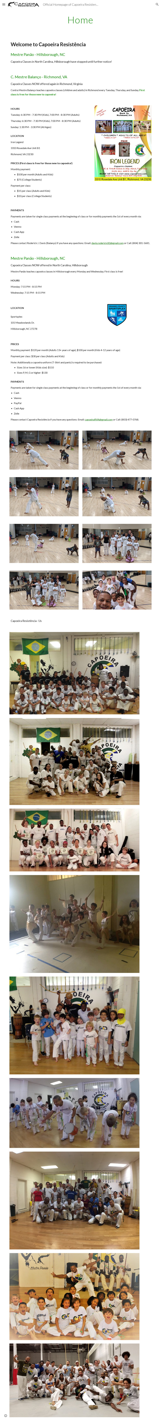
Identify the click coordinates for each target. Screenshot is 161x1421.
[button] (4, 4)
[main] (80, 19)
